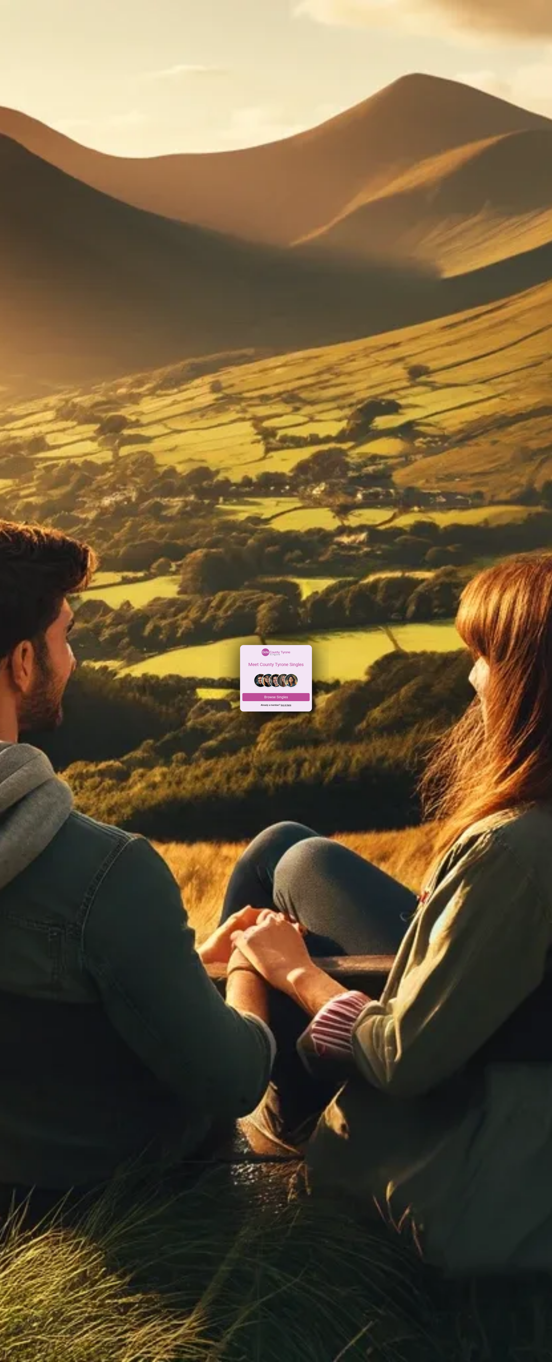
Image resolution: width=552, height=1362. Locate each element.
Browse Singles (276, 697)
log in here (286, 705)
